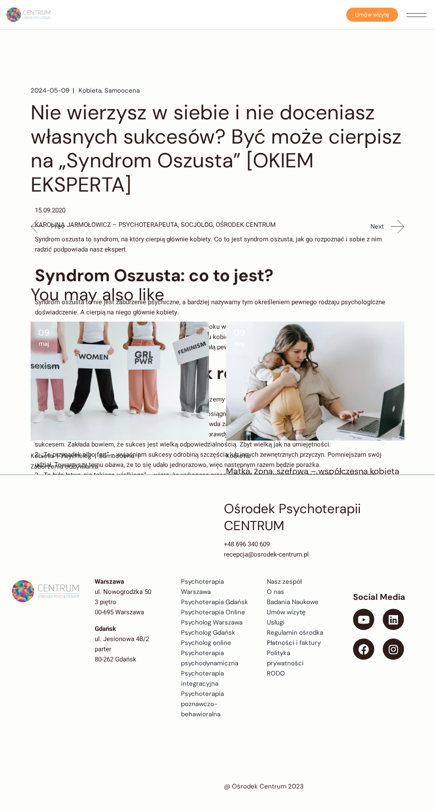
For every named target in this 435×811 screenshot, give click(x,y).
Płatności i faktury (294, 643)
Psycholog (76, 456)
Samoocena (122, 90)
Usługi (276, 622)
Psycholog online (206, 643)
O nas (275, 592)
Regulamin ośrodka (295, 632)
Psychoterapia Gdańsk (214, 602)
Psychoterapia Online (213, 612)
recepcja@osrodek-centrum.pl (266, 554)
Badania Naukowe (293, 602)
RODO (276, 673)
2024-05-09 (50, 90)
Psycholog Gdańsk (208, 632)
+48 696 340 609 (247, 544)
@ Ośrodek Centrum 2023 (264, 786)
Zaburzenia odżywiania (64, 466)
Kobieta (90, 90)
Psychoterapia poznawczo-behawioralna (202, 703)
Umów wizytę (372, 14)
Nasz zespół (284, 581)
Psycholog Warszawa (212, 622)
